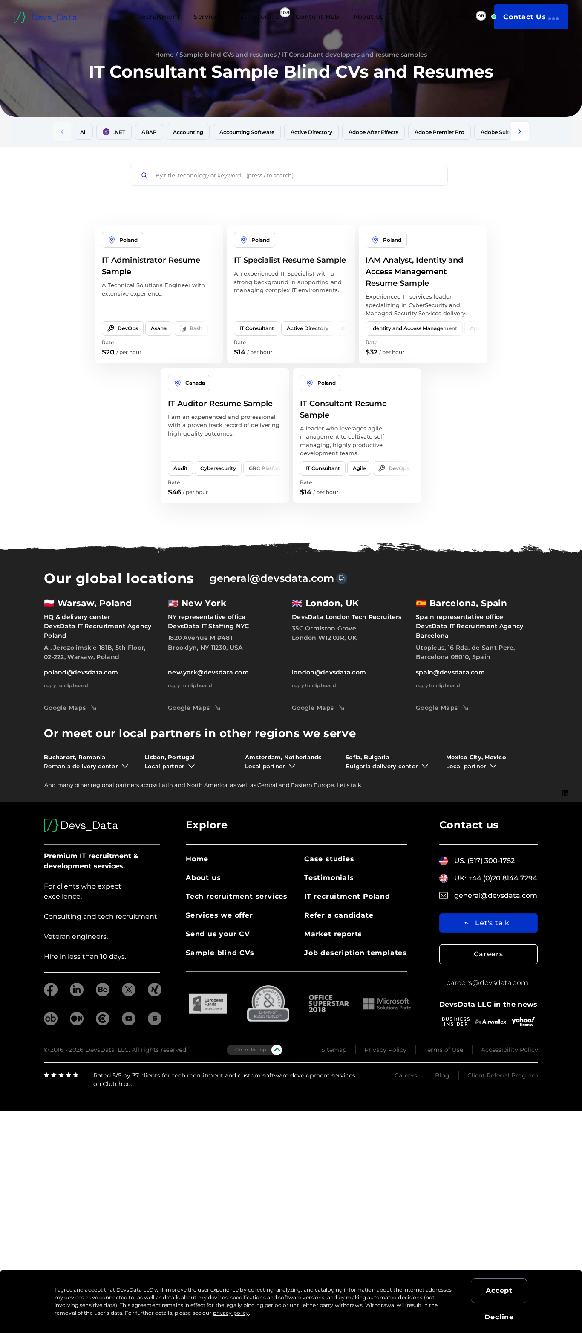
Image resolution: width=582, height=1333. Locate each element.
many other (73, 784)
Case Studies (257, 16)
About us (203, 878)
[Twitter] (565, 819)
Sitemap (333, 1050)
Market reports (333, 934)
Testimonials (329, 878)
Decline (499, 1317)
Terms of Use (443, 1050)
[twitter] (128, 994)
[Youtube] (565, 832)
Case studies (329, 859)
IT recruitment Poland (347, 896)
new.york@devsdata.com (208, 672)
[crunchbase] (51, 1023)
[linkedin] (77, 994)
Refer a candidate (339, 915)
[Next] (520, 131)
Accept (499, 1291)
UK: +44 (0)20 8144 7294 (495, 878)
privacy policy (231, 1313)
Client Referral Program (502, 1075)
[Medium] (565, 845)
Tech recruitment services (237, 896)
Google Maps (65, 708)
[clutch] (102, 1023)
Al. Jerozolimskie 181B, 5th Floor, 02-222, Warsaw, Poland (95, 652)
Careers (488, 954)
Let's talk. (350, 784)
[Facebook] (565, 806)
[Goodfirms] (565, 873)
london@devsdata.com (329, 672)
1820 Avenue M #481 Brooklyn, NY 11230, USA (205, 642)
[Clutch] (565, 859)
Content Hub (318, 16)
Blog (442, 1075)
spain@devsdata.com (450, 672)
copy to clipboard (66, 685)
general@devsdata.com (272, 578)
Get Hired (458, 16)
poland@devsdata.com (81, 672)
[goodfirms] (154, 1023)
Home (164, 54)
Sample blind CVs (220, 953)
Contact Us (524, 17)
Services (208, 16)
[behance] (102, 994)
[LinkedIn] (565, 793)
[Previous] (62, 131)
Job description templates (355, 953)
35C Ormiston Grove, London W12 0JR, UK (324, 633)
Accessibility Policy (509, 1050)
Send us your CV (218, 934)
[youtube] (128, 1023)
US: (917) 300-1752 (484, 861)
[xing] (154, 994)
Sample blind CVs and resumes (228, 54)
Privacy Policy (385, 1050)
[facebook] (51, 994)
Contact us (469, 825)
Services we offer (219, 915)
